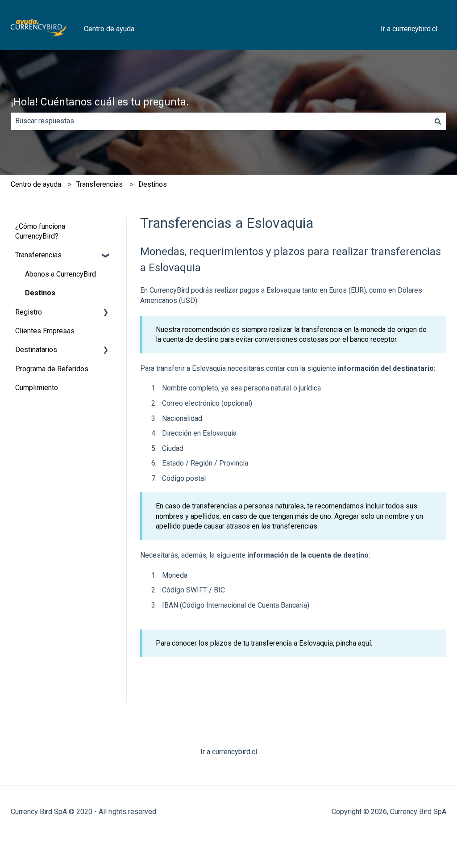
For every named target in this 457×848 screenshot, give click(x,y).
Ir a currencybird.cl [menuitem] (228, 751)
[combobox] (220, 121)
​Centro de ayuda (36, 184)
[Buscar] (437, 121)
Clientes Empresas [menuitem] (45, 331)
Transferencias (99, 184)
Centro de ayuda (109, 29)
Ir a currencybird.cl (409, 29)
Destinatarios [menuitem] (36, 349)
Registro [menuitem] (28, 312)
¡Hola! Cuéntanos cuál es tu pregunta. (100, 102)
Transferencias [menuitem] (38, 255)
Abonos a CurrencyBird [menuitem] (60, 274)
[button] (106, 256)
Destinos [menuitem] (40, 293)
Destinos (152, 184)
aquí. (365, 643)
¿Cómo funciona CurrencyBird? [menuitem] (40, 231)
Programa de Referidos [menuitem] (51, 369)
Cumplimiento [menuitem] (36, 387)
